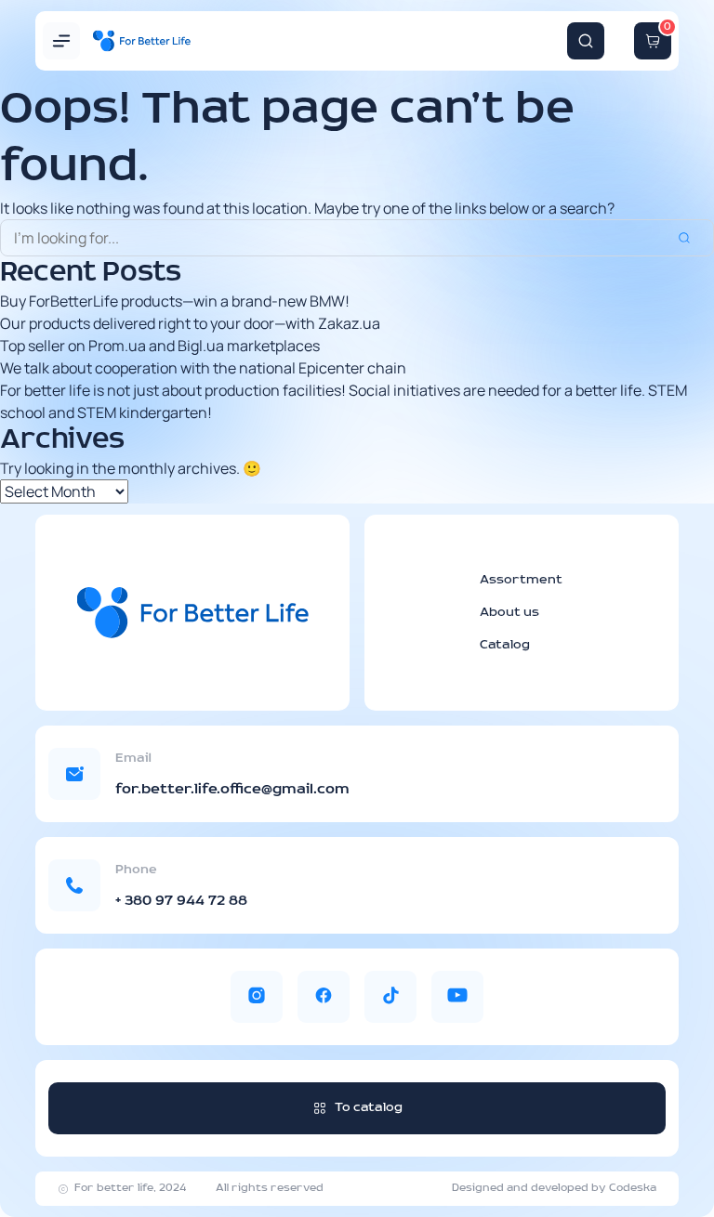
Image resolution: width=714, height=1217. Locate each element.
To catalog (369, 1108)
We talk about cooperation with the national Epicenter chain (203, 368)
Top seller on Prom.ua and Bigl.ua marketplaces (160, 345)
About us (509, 613)
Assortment (521, 580)
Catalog (505, 645)
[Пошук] (585, 40)
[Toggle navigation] (61, 40)
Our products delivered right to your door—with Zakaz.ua (190, 323)
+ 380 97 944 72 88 (181, 901)
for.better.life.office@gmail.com (232, 789)
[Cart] (652, 40)
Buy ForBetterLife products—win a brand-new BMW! (175, 301)
